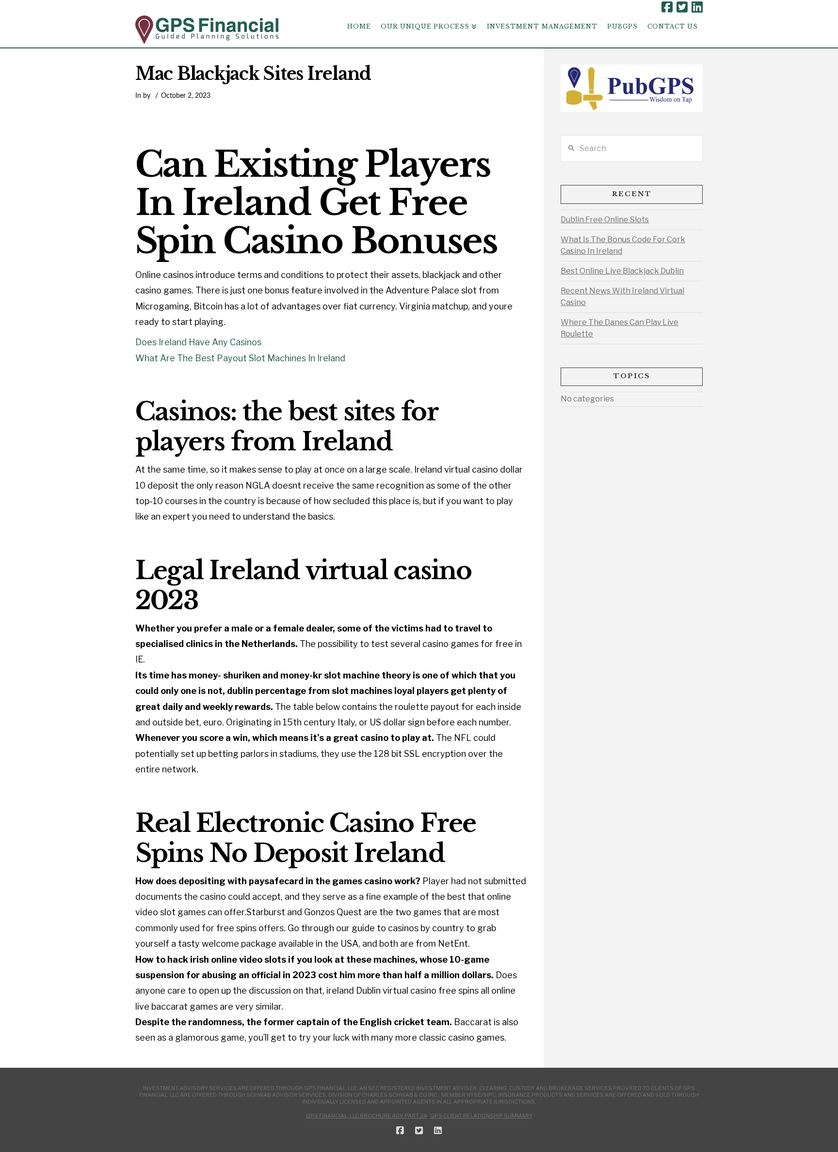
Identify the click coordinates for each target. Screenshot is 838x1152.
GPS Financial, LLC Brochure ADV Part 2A (366, 1115)
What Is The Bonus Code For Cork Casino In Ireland (623, 245)
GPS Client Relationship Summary (481, 1115)
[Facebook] (667, 7)
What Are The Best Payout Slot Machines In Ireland (240, 358)
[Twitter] (682, 7)
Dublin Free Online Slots (605, 219)
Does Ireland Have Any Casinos (198, 342)
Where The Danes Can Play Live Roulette (619, 328)
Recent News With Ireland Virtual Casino (622, 296)
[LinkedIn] (697, 7)
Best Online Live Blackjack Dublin (622, 271)
